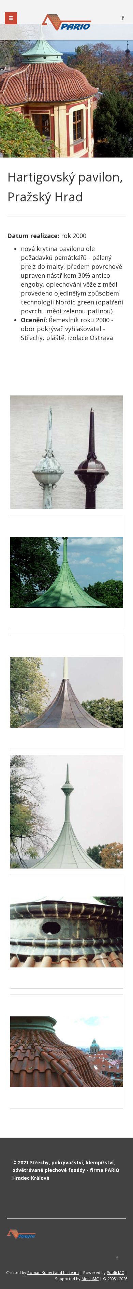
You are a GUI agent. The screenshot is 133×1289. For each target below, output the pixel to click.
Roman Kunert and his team (53, 1272)
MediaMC (90, 1278)
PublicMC (115, 1272)
